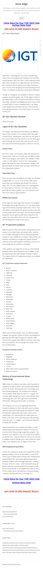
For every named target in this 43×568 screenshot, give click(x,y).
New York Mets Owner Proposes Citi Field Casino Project (19, 552)
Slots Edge (21, 3)
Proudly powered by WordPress (11, 564)
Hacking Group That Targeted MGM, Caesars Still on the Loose (21, 550)
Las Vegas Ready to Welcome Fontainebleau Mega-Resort (19, 547)
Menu (21, 18)
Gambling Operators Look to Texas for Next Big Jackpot (19, 543)
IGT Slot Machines (7, 516)
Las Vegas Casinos (8, 528)
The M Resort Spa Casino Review (14, 531)
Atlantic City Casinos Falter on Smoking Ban (15, 545)
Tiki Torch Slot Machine (10, 514)
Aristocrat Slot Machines (9, 511)
